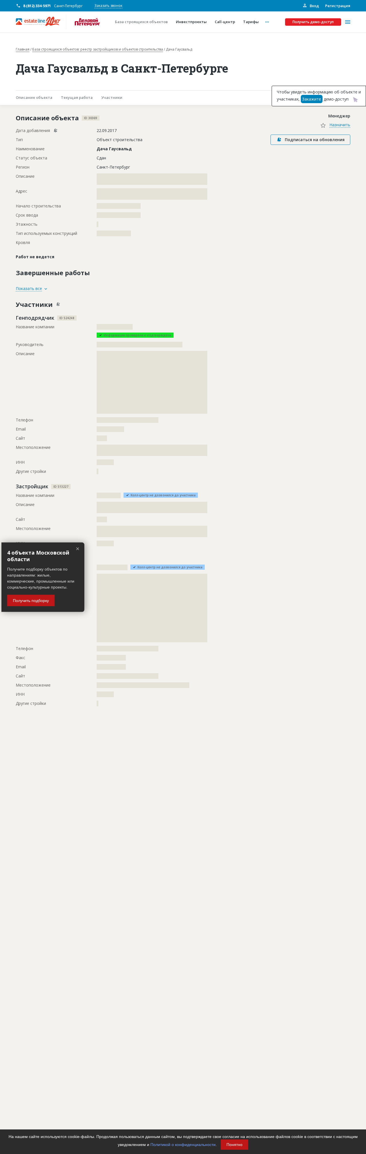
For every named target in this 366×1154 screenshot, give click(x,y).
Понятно (234, 1144)
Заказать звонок (108, 5)
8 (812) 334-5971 (37, 5)
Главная (22, 49)
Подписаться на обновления (315, 139)
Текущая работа (77, 97)
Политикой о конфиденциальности (183, 1144)
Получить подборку (31, 600)
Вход (314, 5)
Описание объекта (34, 97)
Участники (111, 97)
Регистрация (337, 5)
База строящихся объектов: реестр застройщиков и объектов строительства (97, 49)
